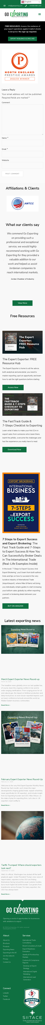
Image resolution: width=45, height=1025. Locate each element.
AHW (14, 929)
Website (5, 160)
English (27, 2)
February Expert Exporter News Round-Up (22, 779)
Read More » (5, 705)
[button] (40, 14)
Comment (6, 102)
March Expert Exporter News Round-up (20, 679)
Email (4, 149)
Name (4, 138)
